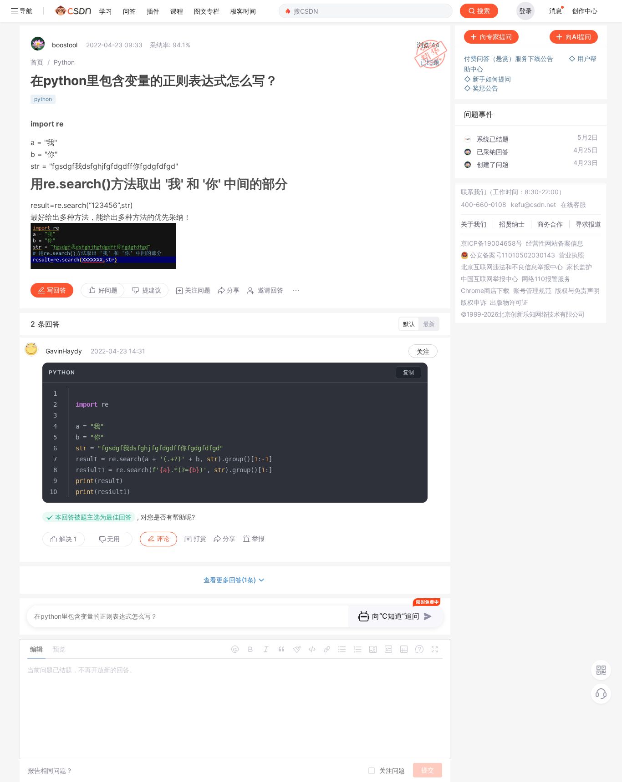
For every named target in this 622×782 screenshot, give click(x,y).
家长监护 (579, 267)
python (43, 99)
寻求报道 (588, 224)
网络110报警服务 (546, 279)
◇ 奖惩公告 (481, 88)
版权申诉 (473, 302)
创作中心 (584, 11)
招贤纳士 (512, 224)
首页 (37, 62)
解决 (67, 539)
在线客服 (573, 204)
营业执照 (571, 255)
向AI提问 (578, 36)
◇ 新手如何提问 (487, 79)
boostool (64, 45)
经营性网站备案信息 (554, 243)
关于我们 (473, 224)
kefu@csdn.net (533, 204)
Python (64, 62)
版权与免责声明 (577, 290)
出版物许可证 (509, 302)
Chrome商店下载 (485, 290)
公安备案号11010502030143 (512, 255)
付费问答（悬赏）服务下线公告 (509, 58)
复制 (408, 372)
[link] (37, 62)
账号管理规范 (532, 290)
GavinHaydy (64, 351)
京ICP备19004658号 (491, 243)
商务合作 (550, 224)
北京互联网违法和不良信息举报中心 (512, 267)
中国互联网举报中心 (489, 279)
